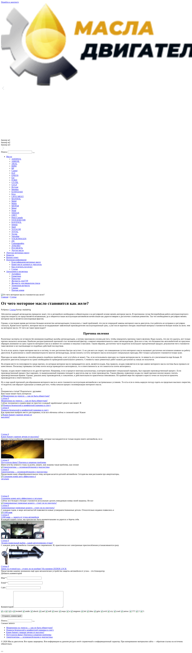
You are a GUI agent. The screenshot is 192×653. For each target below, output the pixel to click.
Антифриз (16, 274)
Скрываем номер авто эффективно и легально (21, 498)
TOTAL (14, 232)
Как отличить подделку (22, 267)
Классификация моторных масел (26, 262)
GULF (14, 185)
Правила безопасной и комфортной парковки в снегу (25, 410)
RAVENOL (16, 222)
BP (12, 168)
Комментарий (7, 607)
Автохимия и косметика (17, 271)
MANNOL (16, 199)
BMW (14, 166)
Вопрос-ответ (12, 257)
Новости (10, 255)
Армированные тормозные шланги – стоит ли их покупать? (28, 508)
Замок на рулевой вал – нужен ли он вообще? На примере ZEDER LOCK (34, 569)
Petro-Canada (17, 217)
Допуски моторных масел (17, 253)
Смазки (14, 288)
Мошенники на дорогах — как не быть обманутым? (24, 401)
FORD (14, 180)
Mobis (14, 203)
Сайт (3, 587)
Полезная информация (16, 260)
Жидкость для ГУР (19, 281)
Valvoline (15, 236)
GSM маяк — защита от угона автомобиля (20, 517)
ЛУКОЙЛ (15, 246)
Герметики (16, 276)
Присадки (15, 278)
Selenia (14, 224)
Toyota (14, 234)
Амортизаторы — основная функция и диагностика (24, 472)
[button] (96, 88)
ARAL (14, 164)
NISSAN (15, 213)
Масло (9, 157)
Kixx (13, 194)
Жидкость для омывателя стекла (25, 283)
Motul (13, 208)
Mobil (13, 201)
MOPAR (15, 206)
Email (4, 583)
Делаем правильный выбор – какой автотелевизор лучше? (27, 543)
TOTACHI (16, 229)
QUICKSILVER (18, 220)
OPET (14, 215)
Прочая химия (17, 290)
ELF (13, 173)
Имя (3, 578)
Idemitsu (15, 189)
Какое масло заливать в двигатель (26, 264)
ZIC (13, 241)
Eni (12, 178)
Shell (13, 227)
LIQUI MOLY (17, 196)
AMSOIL (15, 161)
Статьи (14, 269)
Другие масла (17, 250)
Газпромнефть (17, 243)
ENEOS (14, 175)
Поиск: (4, 152)
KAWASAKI (17, 192)
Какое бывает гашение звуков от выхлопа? (20, 437)
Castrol (14, 171)
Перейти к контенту (10, 2)
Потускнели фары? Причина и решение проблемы (23, 462)
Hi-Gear (14, 187)
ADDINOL (16, 159)
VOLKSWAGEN (18, 239)
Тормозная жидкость (20, 285)
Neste (13, 210)
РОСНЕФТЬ (17, 248)
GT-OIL (14, 182)
